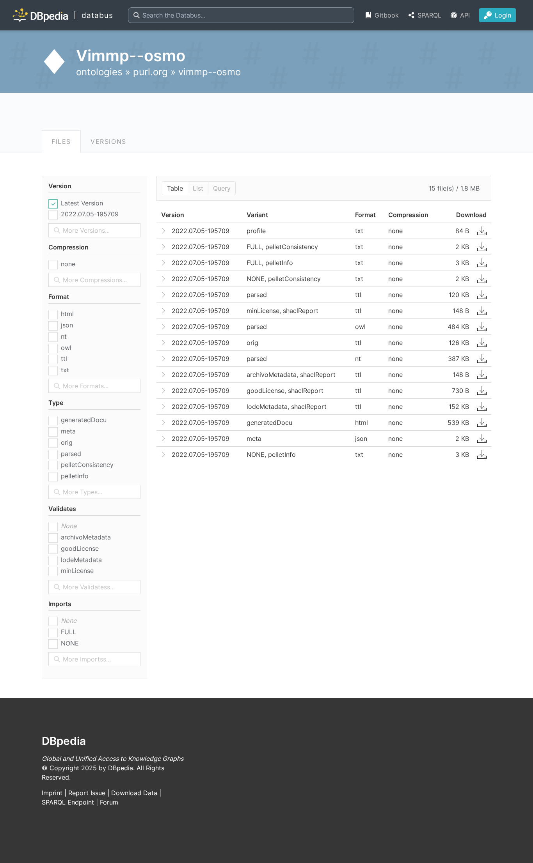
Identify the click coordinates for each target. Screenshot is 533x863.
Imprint (52, 793)
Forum (109, 802)
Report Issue (86, 793)
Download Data (134, 793)
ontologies (99, 72)
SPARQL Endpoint (68, 802)
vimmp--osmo (209, 72)
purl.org (150, 72)
